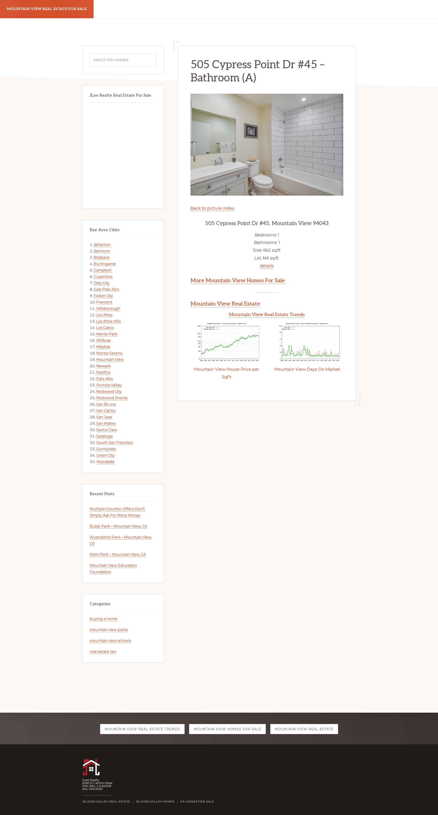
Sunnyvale (106, 449)
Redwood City (109, 391)
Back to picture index (212, 208)
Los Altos (104, 315)
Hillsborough (108, 308)
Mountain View (110, 359)
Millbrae (103, 340)
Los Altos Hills (108, 321)
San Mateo (106, 423)
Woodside (105, 462)
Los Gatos (105, 328)
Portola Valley (109, 385)
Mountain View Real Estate (225, 303)
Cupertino (103, 276)
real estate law (103, 651)
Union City (105, 455)
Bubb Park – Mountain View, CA (118, 526)
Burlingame (105, 264)
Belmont (102, 251)
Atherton (102, 245)
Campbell (103, 270)
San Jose (104, 417)
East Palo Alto (106, 289)
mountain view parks (109, 630)
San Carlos (105, 411)
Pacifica (103, 372)
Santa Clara (106, 430)
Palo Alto (104, 379)
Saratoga (104, 436)
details (267, 265)
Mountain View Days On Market (307, 369)
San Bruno (106, 404)
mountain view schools (110, 641)
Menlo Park (106, 334)
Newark (103, 366)
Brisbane (102, 257)
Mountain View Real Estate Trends (267, 314)
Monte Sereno (109, 353)
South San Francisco (114, 442)
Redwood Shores (112, 398)
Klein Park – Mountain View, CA (118, 554)
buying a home (103, 619)
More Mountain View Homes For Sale (237, 280)
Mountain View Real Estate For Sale (47, 9)
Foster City (103, 296)
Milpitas (103, 347)
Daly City (102, 283)
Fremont (104, 302)
